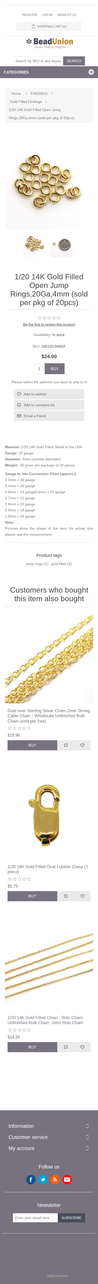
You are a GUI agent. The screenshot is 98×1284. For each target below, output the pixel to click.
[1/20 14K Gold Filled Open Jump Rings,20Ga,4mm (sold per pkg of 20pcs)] (35, 244)
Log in (47, 15)
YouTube (67, 1179)
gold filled (58, 564)
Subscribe (71, 1218)
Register (29, 15)
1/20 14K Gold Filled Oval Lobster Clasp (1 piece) (48, 869)
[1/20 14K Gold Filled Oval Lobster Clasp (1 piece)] (49, 815)
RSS (55, 1179)
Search (74, 61)
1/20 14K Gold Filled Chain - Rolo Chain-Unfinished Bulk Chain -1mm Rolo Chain (46, 1020)
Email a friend (35, 416)
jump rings (34, 564)
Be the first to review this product (49, 324)
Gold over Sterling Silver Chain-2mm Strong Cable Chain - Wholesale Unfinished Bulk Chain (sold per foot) (49, 716)
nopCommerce (57, 1276)
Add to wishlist (35, 394)
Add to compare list (39, 405)
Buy (55, 369)
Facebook (31, 1179)
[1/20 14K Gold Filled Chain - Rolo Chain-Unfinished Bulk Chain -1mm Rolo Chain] (49, 965)
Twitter (43, 1179)
